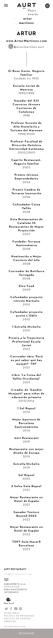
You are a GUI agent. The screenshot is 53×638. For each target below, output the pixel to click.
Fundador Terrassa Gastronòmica (26, 243)
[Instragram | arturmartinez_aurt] (11, 46)
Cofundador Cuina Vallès (26, 206)
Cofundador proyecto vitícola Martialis (26, 299)
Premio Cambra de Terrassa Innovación (26, 191)
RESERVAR (26, 633)
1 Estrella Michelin (26, 327)
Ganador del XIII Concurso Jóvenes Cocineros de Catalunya (26, 106)
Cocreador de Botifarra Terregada (26, 273)
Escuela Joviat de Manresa (26, 87)
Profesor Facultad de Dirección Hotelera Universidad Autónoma (26, 145)
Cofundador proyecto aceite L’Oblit (26, 313)
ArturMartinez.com (14, 626)
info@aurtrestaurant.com (18, 574)
